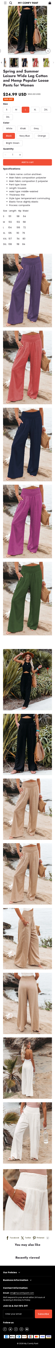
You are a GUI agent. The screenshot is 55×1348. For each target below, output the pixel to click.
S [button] (6, 109)
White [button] (9, 128)
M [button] (16, 109)
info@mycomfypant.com (22, 1293)
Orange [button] (42, 135)
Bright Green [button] (12, 143)
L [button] (25, 109)
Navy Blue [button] (25, 135)
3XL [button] (8, 116)
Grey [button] (36, 128)
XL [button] (35, 109)
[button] (5, 3)
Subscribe (43, 1314)
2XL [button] (46, 109)
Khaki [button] (23, 128)
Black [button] (9, 135)
